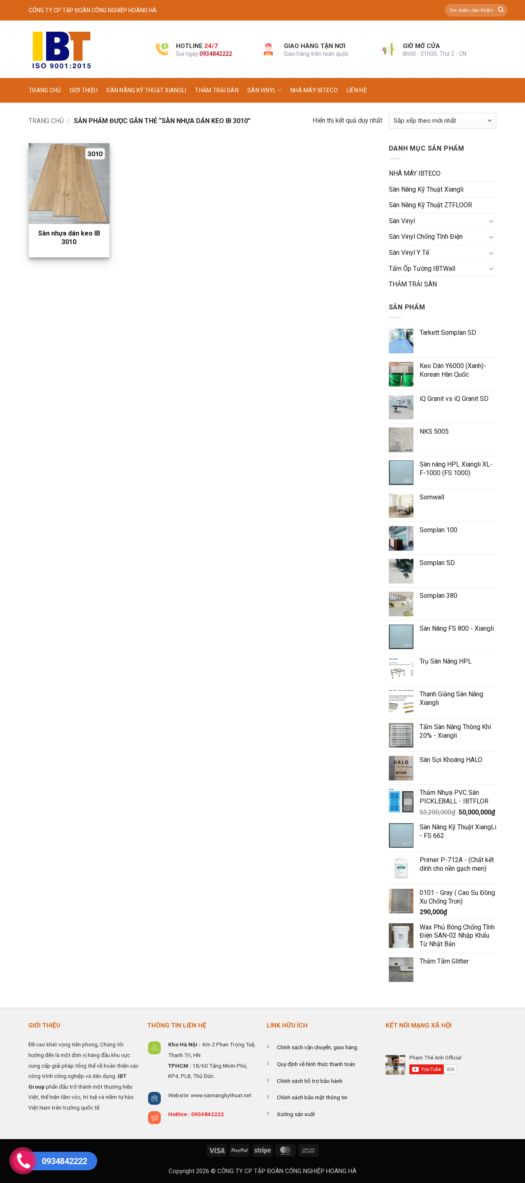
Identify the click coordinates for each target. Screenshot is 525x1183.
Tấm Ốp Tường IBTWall (422, 268)
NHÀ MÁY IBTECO (314, 90)
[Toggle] (491, 221)
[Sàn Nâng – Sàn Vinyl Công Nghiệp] (86, 49)
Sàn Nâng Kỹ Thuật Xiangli (146, 90)
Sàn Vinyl (261, 90)
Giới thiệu (84, 90)
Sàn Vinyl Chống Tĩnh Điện (426, 236)
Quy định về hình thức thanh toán (316, 1064)
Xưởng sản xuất (296, 1114)
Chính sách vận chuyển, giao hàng (317, 1047)
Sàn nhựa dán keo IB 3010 (69, 237)
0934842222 (215, 53)
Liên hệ (357, 90)
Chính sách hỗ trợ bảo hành (309, 1081)
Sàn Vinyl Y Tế (409, 252)
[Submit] (501, 10)
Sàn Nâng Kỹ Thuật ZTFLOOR (430, 205)
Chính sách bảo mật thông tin (312, 1097)
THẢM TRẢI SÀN (217, 90)
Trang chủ (45, 90)
